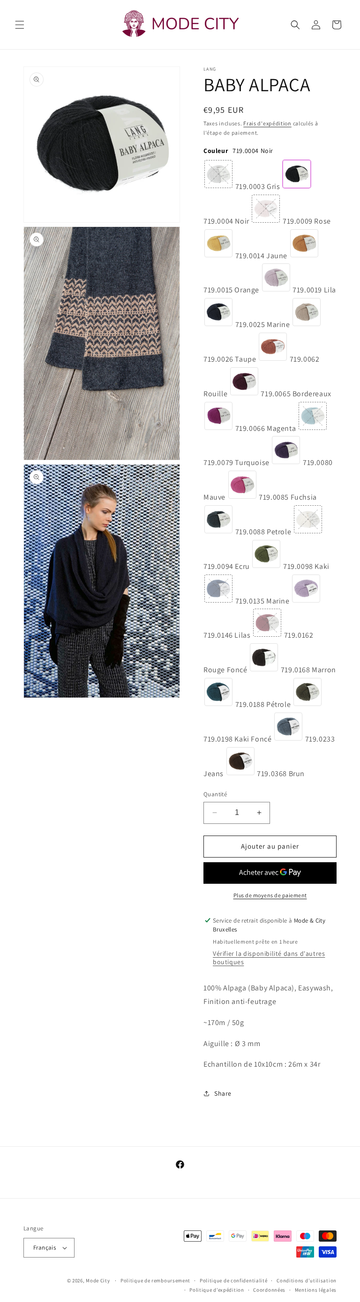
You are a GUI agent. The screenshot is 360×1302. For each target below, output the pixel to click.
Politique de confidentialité (234, 1280)
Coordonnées (269, 1290)
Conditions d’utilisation (307, 1280)
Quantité (215, 794)
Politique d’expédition (216, 1290)
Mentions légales (316, 1290)
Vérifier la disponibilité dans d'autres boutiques (269, 957)
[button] (19, 25)
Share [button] (223, 1093)
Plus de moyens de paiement (270, 895)
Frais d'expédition (267, 123)
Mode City (98, 1280)
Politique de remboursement (155, 1280)
